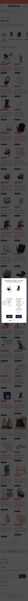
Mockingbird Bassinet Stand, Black (9, 300)
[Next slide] (23, 302)
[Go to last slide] (4, 302)
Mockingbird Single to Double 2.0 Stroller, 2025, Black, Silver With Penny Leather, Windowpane (19, 304)
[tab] (10, 320)
